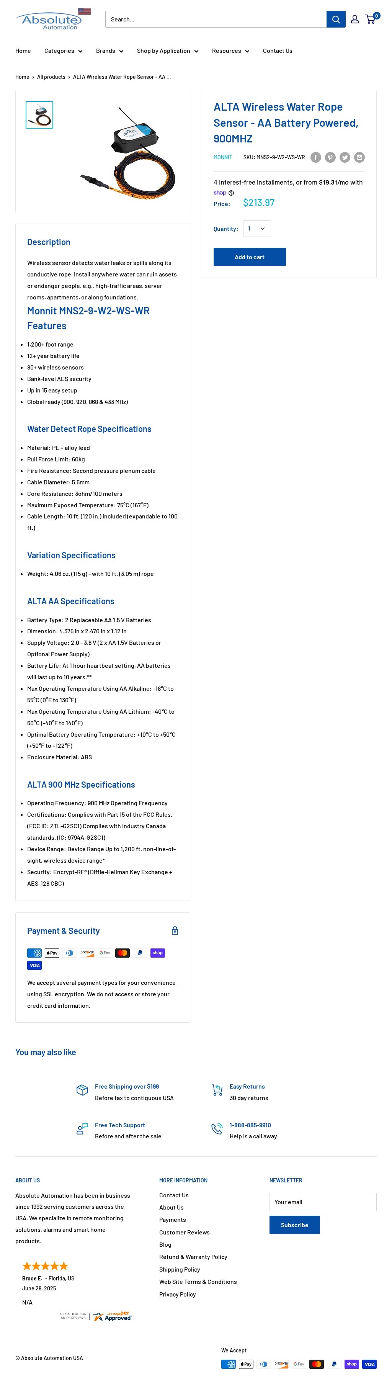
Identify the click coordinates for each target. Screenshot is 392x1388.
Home (23, 50)
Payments (172, 1219)
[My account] (355, 19)
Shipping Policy (179, 1269)
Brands (105, 50)
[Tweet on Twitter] (345, 157)
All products (51, 77)
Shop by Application (163, 50)
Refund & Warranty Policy (193, 1256)
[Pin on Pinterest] (330, 157)
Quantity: (226, 228)
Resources (226, 50)
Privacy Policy (177, 1294)
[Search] (336, 19)
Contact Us (277, 50)
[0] (370, 19)
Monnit (223, 157)
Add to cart (250, 256)
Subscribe (295, 1224)
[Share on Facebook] (315, 157)
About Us (171, 1207)
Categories (59, 50)
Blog (165, 1244)
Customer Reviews (184, 1232)
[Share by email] (359, 157)
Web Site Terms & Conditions (198, 1281)
